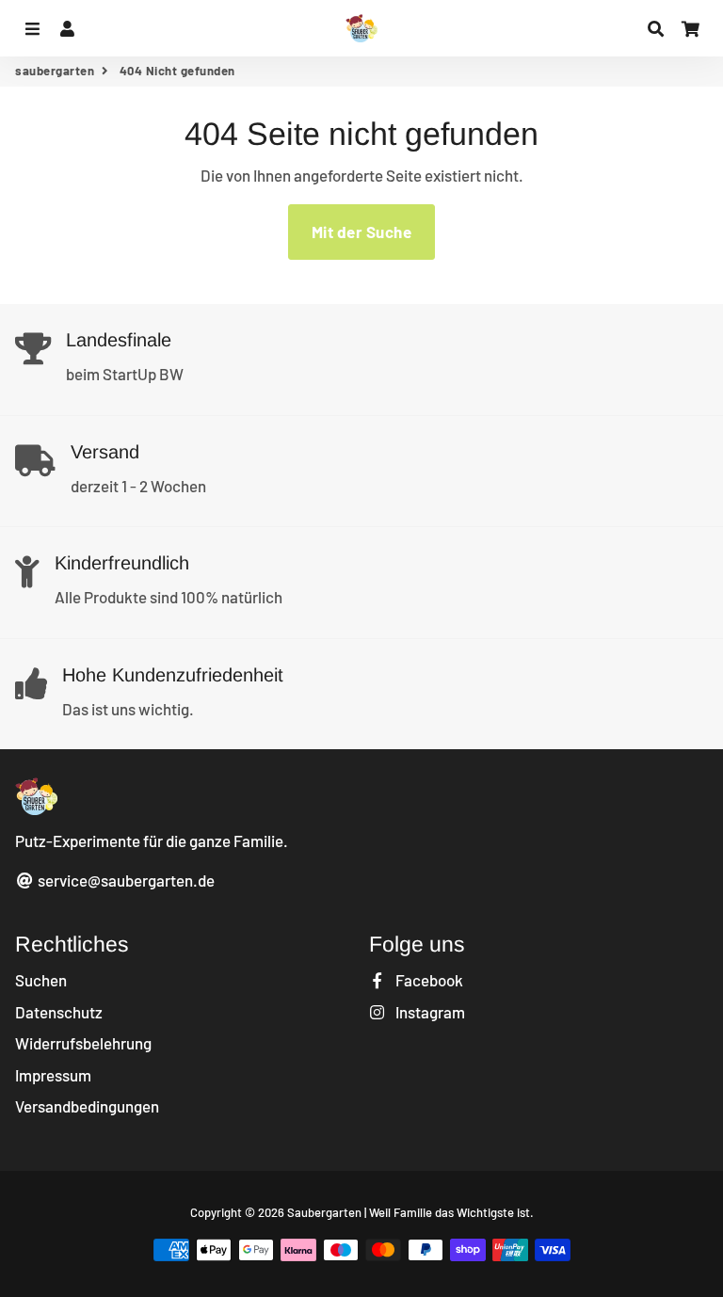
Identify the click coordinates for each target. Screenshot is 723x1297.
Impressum (53, 1074)
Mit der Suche (362, 231)
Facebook (428, 979)
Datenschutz (59, 1011)
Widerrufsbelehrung (83, 1042)
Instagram (429, 1011)
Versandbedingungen (87, 1106)
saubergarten (54, 70)
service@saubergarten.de (125, 880)
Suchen (41, 979)
